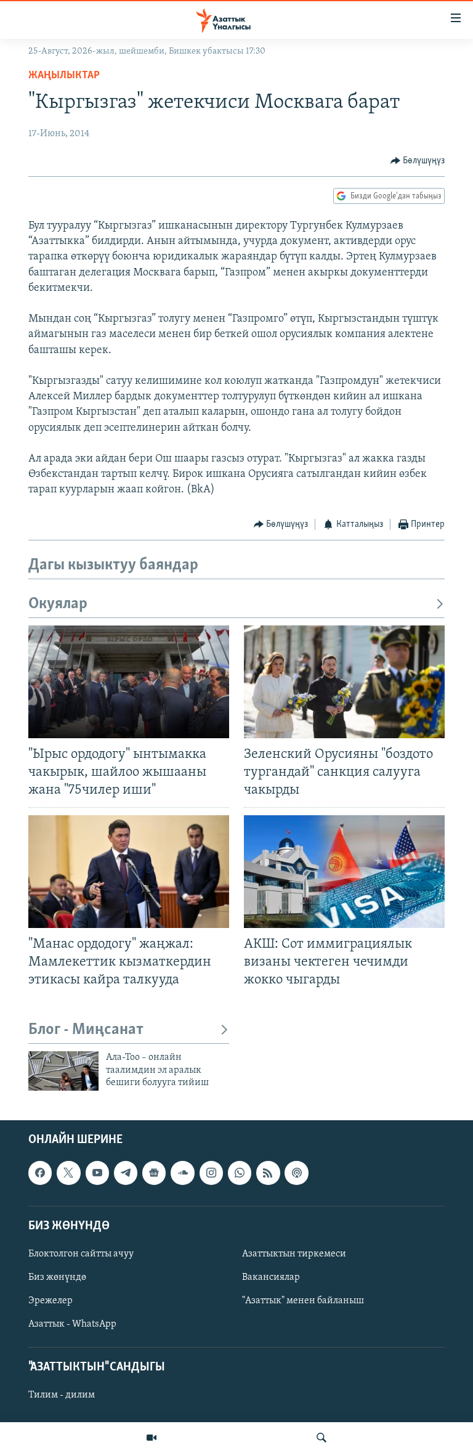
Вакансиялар (271, 1277)
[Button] (417, 161)
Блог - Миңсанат (86, 1030)
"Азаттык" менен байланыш (303, 1301)
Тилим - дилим (61, 1396)
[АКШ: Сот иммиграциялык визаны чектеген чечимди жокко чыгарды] (344, 871)
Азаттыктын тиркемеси (294, 1254)
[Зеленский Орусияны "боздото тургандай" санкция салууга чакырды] (344, 681)
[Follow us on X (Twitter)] (68, 1173)
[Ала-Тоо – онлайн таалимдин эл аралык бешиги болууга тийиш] (63, 1071)
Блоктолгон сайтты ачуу (81, 1254)
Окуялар (57, 604)
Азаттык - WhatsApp (72, 1324)
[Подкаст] (296, 1173)
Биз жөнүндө (57, 1277)
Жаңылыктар (64, 75)
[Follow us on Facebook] (40, 1173)
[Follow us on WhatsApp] (239, 1173)
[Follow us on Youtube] (97, 1173)
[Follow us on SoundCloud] (182, 1173)
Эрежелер (50, 1301)
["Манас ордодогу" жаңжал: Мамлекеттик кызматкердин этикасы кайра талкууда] (128, 871)
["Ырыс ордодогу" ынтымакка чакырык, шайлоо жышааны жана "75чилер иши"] (128, 681)
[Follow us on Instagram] (211, 1173)
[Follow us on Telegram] (125, 1173)
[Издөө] (321, 1437)
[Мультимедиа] (151, 1437)
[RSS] (268, 1173)
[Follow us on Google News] (154, 1173)
